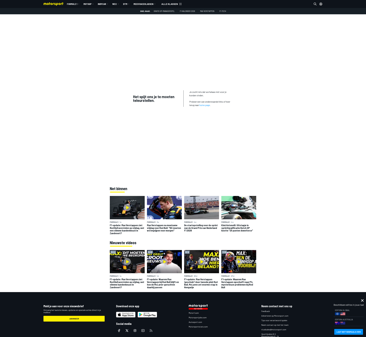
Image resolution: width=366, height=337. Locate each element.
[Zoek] (315, 4)
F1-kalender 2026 (187, 11)
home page (204, 105)
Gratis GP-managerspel (164, 11)
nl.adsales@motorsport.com (273, 329)
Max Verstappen (207, 11)
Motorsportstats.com (198, 326)
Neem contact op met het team (275, 325)
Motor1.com (194, 313)
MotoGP (87, 4)
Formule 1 (72, 4)
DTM (125, 4)
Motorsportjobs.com (198, 317)
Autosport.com (195, 322)
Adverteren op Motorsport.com (274, 316)
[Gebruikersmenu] (321, 4)
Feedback (265, 311)
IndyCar (102, 4)
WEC (114, 4)
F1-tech (222, 11)
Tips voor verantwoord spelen (274, 320)
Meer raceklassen (143, 4)
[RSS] (151, 330)
